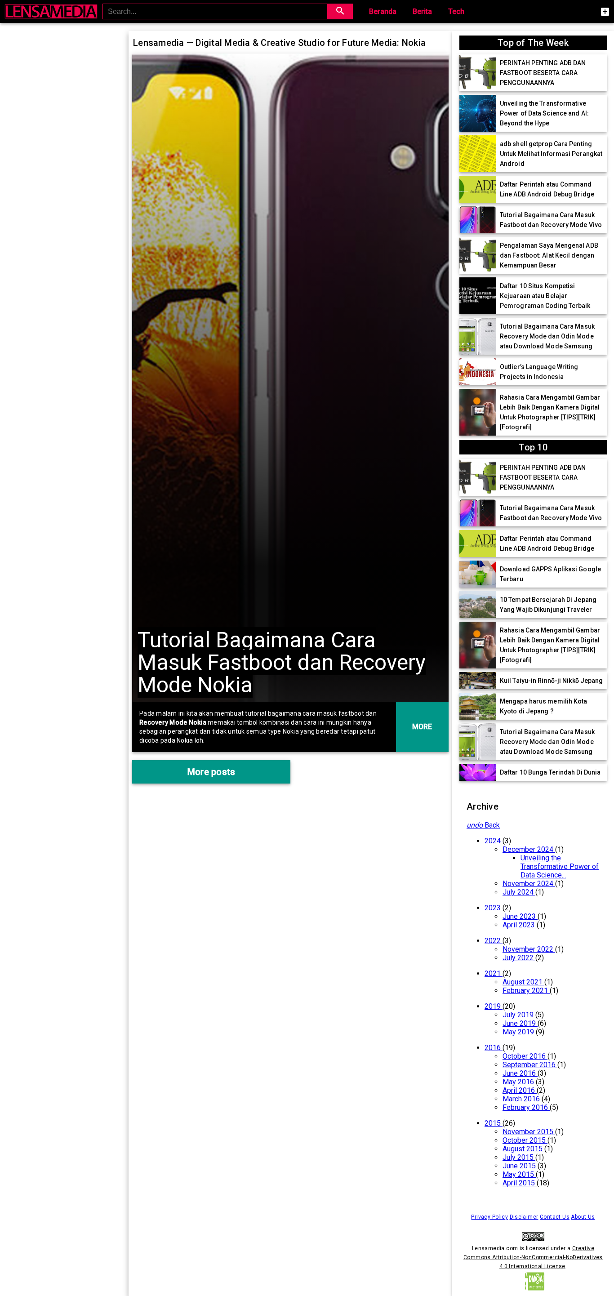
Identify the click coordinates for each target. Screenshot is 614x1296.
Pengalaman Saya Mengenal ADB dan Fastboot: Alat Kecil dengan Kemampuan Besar (549, 255)
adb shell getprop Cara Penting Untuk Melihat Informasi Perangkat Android (551, 153)
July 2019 (519, 1015)
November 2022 (529, 949)
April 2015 (520, 1183)
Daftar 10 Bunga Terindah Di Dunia (550, 772)
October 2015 (525, 1140)
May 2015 (519, 1174)
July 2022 (519, 957)
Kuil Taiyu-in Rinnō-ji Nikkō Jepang (551, 680)
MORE (422, 726)
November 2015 (529, 1131)
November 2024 (529, 883)
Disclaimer (524, 1217)
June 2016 (520, 1073)
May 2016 (519, 1082)
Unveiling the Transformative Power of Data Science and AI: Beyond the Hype (544, 113)
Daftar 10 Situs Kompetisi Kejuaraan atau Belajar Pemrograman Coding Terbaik (545, 295)
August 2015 (523, 1149)
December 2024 (529, 849)
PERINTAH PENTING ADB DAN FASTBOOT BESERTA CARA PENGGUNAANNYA (543, 72)
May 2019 (519, 1032)
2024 (494, 841)
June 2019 (520, 1023)
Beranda (382, 11)
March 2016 (522, 1099)
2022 (494, 940)
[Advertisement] (64, 169)
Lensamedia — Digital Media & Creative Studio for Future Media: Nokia (279, 42)
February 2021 (526, 990)
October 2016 (525, 1056)
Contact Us (555, 1217)
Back (483, 825)
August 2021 (523, 982)
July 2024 (519, 892)
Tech (456, 11)
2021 (494, 973)
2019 (494, 1006)
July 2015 (519, 1157)
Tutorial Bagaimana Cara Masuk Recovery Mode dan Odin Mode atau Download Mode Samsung (547, 336)
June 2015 (520, 1166)
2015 (494, 1123)
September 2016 (530, 1064)
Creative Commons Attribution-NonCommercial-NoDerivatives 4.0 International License (533, 1257)
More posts (211, 771)
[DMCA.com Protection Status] (533, 1291)
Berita (422, 11)
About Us (583, 1217)
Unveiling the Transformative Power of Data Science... (560, 866)
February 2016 (526, 1107)
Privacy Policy (489, 1217)
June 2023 (520, 916)
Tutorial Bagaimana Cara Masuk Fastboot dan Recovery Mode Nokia (282, 662)
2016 (494, 1047)
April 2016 (520, 1090)
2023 (494, 908)
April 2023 (520, 925)
